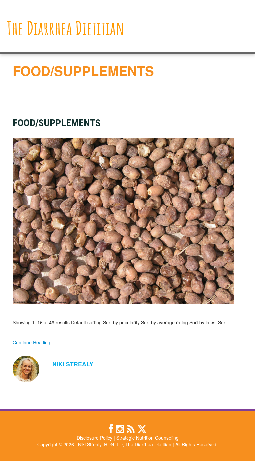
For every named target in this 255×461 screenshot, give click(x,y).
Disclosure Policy (94, 437)
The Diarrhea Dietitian (66, 28)
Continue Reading (31, 342)
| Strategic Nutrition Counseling (146, 437)
